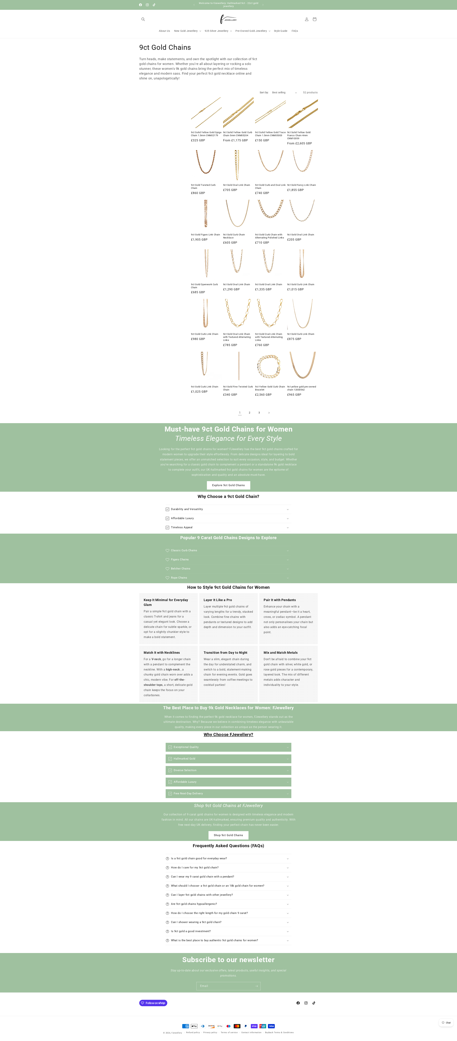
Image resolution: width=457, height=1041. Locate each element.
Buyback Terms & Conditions (279, 1032)
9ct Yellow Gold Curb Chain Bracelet (270, 388)
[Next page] (269, 413)
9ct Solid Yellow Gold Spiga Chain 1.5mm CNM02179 (206, 134)
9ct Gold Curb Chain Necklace (234, 236)
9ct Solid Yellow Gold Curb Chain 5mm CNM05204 (237, 134)
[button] (143, 19)
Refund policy (193, 1032)
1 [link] (240, 412)
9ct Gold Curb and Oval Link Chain (270, 186)
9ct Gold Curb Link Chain (300, 284)
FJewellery (177, 1033)
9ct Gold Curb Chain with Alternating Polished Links (269, 236)
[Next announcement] (263, 4)
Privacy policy (210, 1032)
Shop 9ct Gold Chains (228, 835)
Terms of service (229, 1032)
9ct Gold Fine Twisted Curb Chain (238, 388)
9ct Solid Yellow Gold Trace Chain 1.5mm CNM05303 (270, 134)
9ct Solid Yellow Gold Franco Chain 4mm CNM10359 (299, 135)
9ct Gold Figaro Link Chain (205, 234)
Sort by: (264, 92)
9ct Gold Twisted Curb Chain (203, 186)
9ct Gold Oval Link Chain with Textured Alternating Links (237, 337)
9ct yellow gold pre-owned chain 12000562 (301, 388)
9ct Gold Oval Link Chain (236, 185)
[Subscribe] (256, 986)
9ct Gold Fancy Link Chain (301, 185)
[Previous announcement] (194, 4)
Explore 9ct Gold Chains (228, 485)
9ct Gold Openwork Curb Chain (204, 286)
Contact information (251, 1032)
